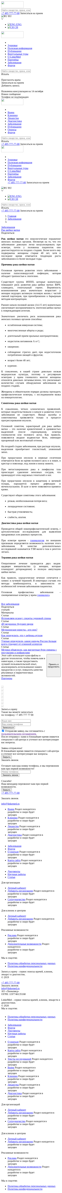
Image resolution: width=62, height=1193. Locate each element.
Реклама (12, 935)
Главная (12, 216)
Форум (11, 65)
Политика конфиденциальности (25, 966)
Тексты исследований (19, 1059)
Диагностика (15, 121)
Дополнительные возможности (24, 944)
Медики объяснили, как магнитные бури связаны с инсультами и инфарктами (29, 651)
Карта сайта (14, 860)
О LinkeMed (14, 56)
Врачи (11, 112)
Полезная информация (20, 48)
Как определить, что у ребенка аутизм (21, 635)
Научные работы (17, 874)
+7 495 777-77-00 (10, 13)
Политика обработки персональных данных (31, 963)
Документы (14, 871)
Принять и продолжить (53, 665)
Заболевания (14, 62)
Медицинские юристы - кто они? (19, 629)
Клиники (13, 115)
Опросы (12, 129)
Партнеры (6, 678)
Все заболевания (10, 604)
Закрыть (6, 757)
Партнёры (13, 59)
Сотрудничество (16, 899)
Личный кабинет (17, 888)
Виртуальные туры (18, 54)
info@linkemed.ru (10, 803)
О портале (13, 851)
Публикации (14, 51)
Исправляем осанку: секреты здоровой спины (26, 618)
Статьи (11, 877)
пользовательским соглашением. (19, 733)
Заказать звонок (10, 775)
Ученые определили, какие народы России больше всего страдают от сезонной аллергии (28, 642)
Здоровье (12, 45)
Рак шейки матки (10, 230)
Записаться (8, 727)
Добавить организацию (20, 890)
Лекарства (13, 118)
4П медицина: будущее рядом (17, 624)
